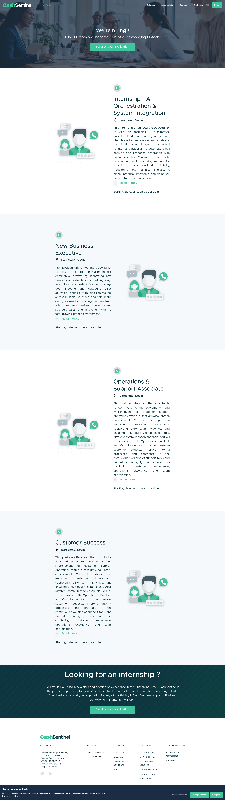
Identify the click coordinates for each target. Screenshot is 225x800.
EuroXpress (145, 779)
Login (216, 5)
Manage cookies (199, 795)
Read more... (128, 183)
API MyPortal (172, 760)
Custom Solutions (148, 770)
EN (207, 5)
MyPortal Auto (147, 753)
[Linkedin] (50, 774)
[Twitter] (42, 774)
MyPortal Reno (147, 757)
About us (118, 757)
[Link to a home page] (21, 5)
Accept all (216, 795)
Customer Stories (148, 774)
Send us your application (112, 46)
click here (17, 796)
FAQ (115, 770)
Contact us (198, 5)
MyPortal (47, 5)
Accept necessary (179, 795)
